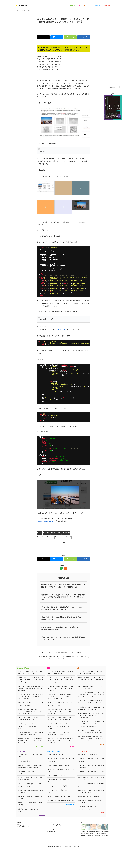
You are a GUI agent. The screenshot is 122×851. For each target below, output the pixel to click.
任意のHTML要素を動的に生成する (57, 754)
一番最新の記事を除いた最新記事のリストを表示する (91, 772)
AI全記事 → (102, 744)
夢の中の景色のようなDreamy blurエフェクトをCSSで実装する (30, 791)
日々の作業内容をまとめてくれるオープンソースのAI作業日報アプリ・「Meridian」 (30, 733)
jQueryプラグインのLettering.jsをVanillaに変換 (61, 800)
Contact (51, 827)
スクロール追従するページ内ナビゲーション (59, 796)
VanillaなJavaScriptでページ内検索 (57, 786)
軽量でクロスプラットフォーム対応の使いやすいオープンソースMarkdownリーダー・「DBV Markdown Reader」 (30, 741)
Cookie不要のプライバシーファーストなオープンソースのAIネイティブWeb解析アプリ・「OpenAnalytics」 (91, 715)
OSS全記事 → (72, 746)
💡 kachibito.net (21, 5)
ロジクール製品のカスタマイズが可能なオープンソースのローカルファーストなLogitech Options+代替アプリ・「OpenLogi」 (30, 697)
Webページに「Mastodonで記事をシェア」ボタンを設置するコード (61, 760)
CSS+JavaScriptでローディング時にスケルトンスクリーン (60, 781)
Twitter (51, 829)
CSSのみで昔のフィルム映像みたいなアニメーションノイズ (30, 772)
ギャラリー (58, 537)
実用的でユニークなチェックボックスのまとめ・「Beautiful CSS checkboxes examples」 (30, 766)
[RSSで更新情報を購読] (65, 568)
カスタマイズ (67, 532)
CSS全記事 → (42, 815)
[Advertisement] (63, 28)
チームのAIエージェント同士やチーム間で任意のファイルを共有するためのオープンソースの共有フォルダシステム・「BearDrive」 (91, 724)
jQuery (40, 532)
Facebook (51, 831)
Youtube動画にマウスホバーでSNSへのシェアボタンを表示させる (91, 802)
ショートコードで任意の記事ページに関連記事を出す (91, 785)
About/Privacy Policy (55, 825)
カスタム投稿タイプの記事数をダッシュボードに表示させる (91, 760)
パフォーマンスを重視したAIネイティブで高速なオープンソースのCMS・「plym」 (30, 672)
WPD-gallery (20, 825)
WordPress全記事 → (100, 812)
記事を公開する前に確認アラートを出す (88, 796)
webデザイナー (42, 537)
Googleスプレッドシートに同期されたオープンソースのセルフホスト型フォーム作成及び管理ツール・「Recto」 (30, 680)
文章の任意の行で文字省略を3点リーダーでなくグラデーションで (30, 810)
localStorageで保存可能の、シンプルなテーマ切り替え (61, 770)
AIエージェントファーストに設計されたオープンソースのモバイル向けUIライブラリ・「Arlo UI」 (91, 731)
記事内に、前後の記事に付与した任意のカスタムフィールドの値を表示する (91, 791)
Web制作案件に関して (23, 827)
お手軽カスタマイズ (56, 532)
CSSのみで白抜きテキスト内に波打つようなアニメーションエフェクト (30, 779)
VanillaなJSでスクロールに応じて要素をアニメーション (60, 791)
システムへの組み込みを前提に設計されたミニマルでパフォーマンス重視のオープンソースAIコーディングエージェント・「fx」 (30, 711)
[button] (119, 87)
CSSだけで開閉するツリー (24, 761)
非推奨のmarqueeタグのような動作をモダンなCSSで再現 (30, 804)
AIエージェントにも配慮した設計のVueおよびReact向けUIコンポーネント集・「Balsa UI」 (30, 719)
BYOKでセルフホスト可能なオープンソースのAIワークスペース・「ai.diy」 (30, 704)
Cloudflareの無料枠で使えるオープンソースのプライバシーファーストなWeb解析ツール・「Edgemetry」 (30, 726)
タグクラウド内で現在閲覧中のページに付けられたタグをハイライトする (91, 808)
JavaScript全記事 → (70, 804)
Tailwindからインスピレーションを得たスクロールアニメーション (31, 756)
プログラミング (67, 537)
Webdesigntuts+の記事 (45, 521)
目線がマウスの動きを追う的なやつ (57, 775)
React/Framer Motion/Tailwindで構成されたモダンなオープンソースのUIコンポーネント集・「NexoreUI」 (30, 688)
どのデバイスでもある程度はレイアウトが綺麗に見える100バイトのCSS (30, 785)
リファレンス (59, 329)
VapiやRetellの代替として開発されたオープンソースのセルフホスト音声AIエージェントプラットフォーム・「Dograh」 (91, 739)
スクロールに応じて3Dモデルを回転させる (59, 765)
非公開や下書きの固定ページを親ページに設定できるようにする (91, 766)
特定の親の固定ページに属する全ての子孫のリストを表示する (91, 779)
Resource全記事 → (40, 746)
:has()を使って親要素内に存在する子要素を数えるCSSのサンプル (30, 797)
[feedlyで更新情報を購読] (61, 568)
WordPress (47, 532)
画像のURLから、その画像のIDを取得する (89, 754)
